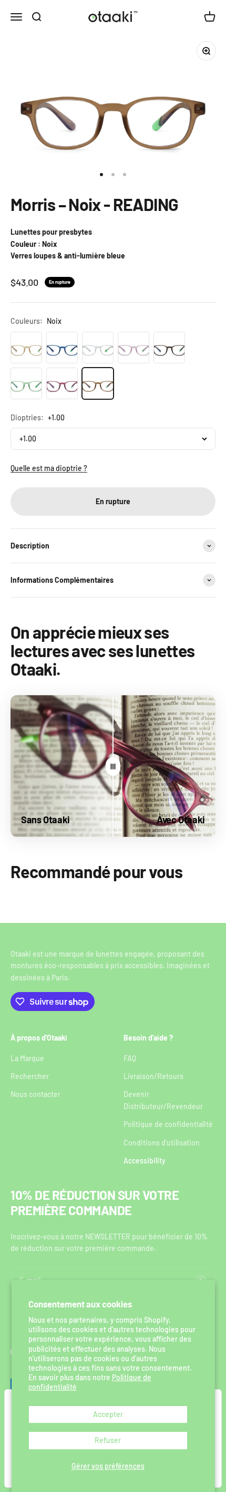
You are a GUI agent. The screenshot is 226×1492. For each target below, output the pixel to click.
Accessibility (145, 1160)
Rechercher (30, 1076)
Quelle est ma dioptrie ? (49, 468)
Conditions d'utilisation (162, 1142)
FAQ (130, 1058)
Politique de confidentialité (168, 1124)
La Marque (27, 1058)
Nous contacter (35, 1094)
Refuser (108, 1440)
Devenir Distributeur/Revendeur (163, 1100)
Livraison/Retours (153, 1076)
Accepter (108, 1414)
